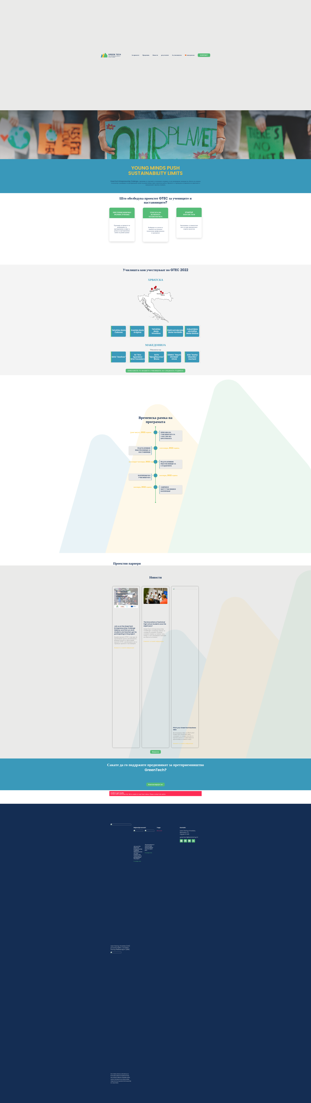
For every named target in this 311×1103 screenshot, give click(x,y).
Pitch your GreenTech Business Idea (184, 729)
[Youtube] (189, 840)
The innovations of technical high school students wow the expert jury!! (155, 624)
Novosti (159, 831)
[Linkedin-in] (193, 840)
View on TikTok (156, 800)
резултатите (165, 55)
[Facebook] (185, 840)
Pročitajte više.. (137, 861)
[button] (204, 55)
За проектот (135, 55)
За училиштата (177, 55)
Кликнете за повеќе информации (124, 648)
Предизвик (145, 55)
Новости (155, 55)
